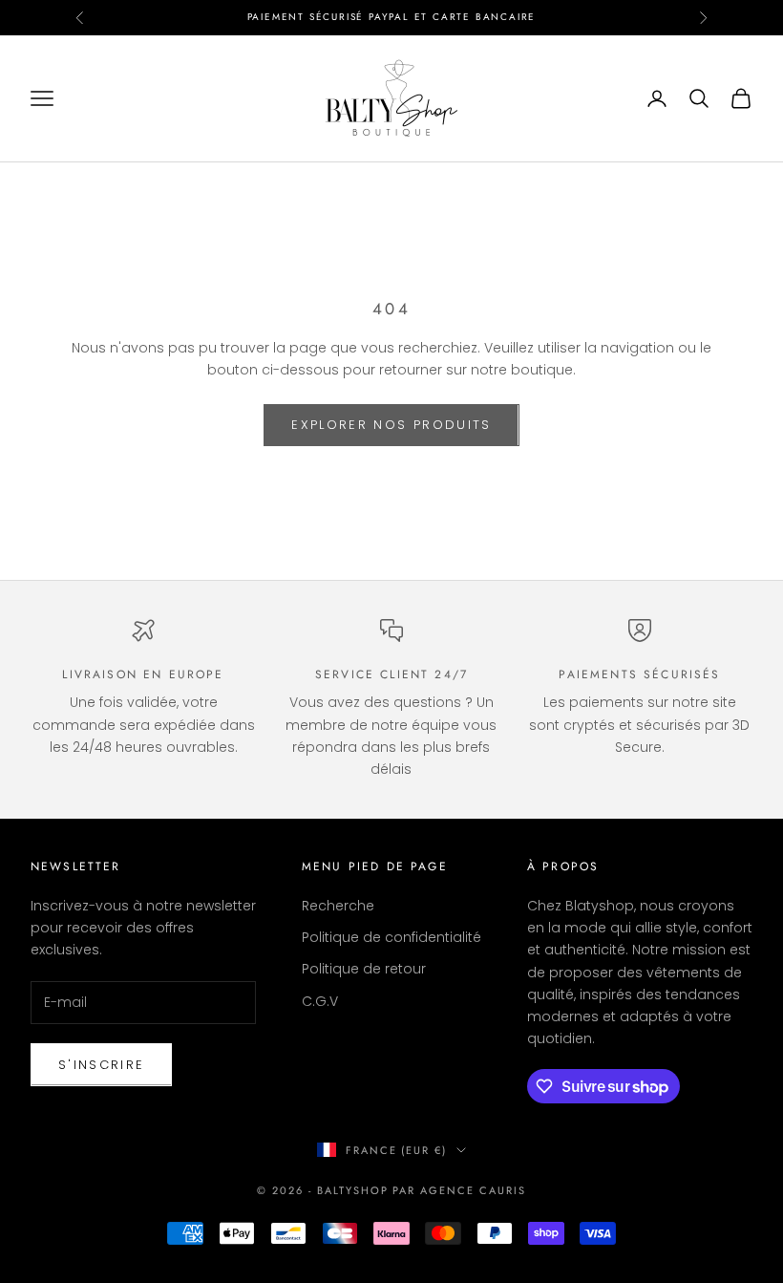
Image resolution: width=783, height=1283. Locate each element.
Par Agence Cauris (459, 1190)
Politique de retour (364, 968)
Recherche (338, 905)
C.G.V (320, 1001)
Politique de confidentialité (391, 937)
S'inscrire (101, 1065)
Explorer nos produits (391, 425)
